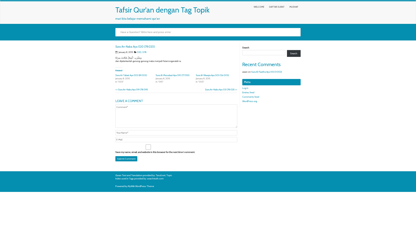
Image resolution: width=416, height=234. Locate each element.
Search (245, 47)
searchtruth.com (155, 178)
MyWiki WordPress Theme (141, 186)
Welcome (259, 6)
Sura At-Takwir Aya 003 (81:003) (131, 75)
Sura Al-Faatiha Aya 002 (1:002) (266, 71)
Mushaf (293, 6)
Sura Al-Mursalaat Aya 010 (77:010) (172, 75)
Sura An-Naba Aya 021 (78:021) (221, 89)
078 (144, 52)
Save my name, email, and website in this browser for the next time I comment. (155, 152)
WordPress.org (249, 101)
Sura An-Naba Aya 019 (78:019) (131, 89)
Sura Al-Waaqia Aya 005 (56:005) (212, 75)
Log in (245, 88)
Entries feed (248, 92)
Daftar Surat (277, 6)
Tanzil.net (160, 175)
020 (139, 52)
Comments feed (250, 96)
